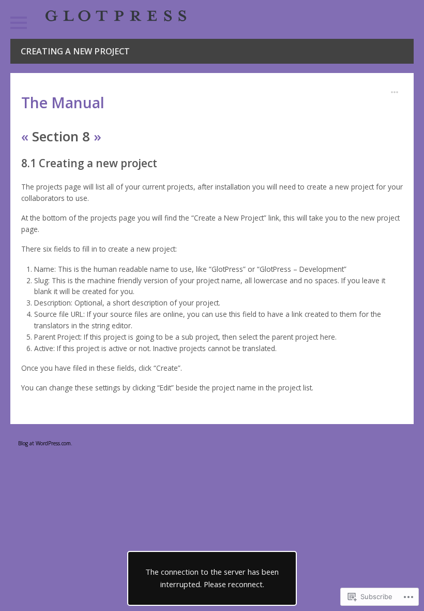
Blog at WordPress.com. (45, 443)
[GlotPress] (116, 15)
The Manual (62, 102)
